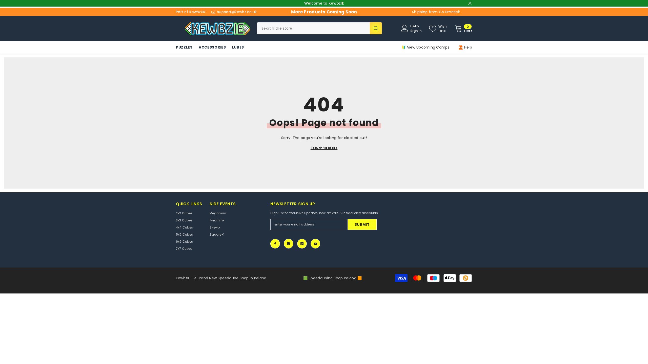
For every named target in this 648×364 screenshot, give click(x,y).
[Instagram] (288, 243)
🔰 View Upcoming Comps (425, 47)
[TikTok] (302, 243)
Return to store (324, 148)
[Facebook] (275, 243)
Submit (362, 224)
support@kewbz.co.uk (237, 11)
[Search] (319, 28)
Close (470, 3)
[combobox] (313, 28)
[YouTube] (315, 243)
